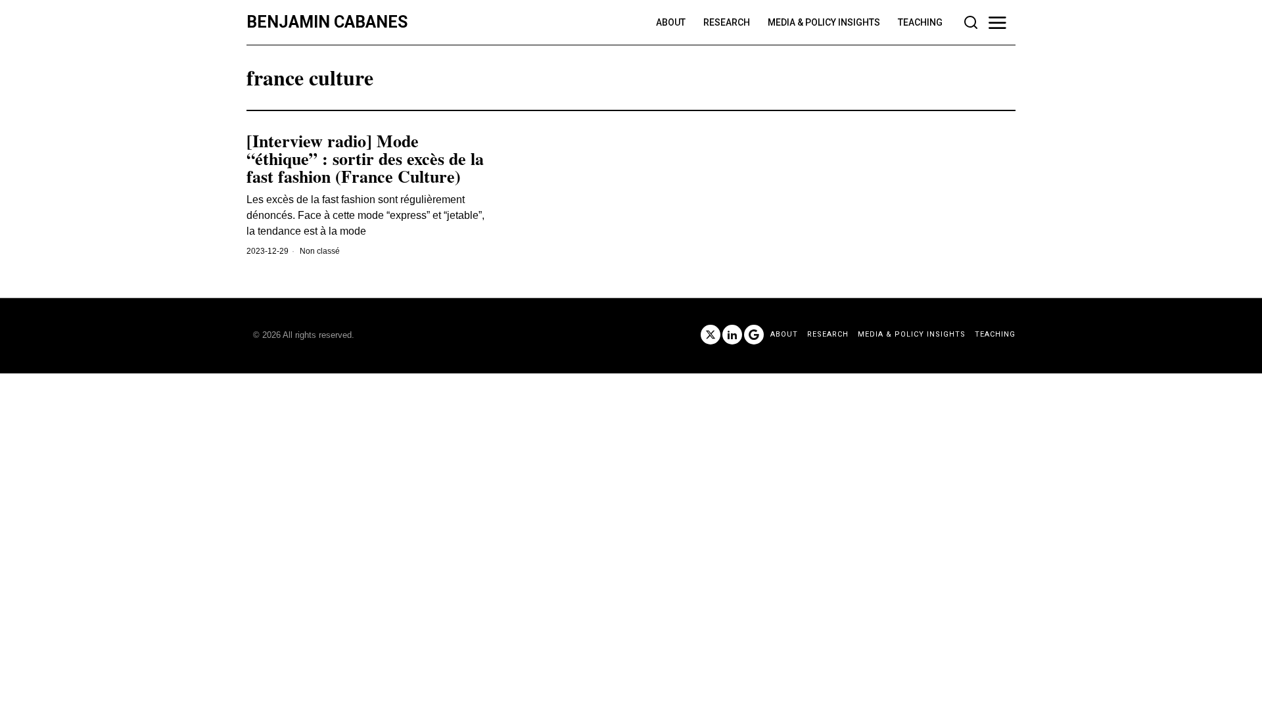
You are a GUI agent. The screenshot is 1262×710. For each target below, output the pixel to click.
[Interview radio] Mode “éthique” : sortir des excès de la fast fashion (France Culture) (365, 159)
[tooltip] (710, 334)
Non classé (320, 251)
